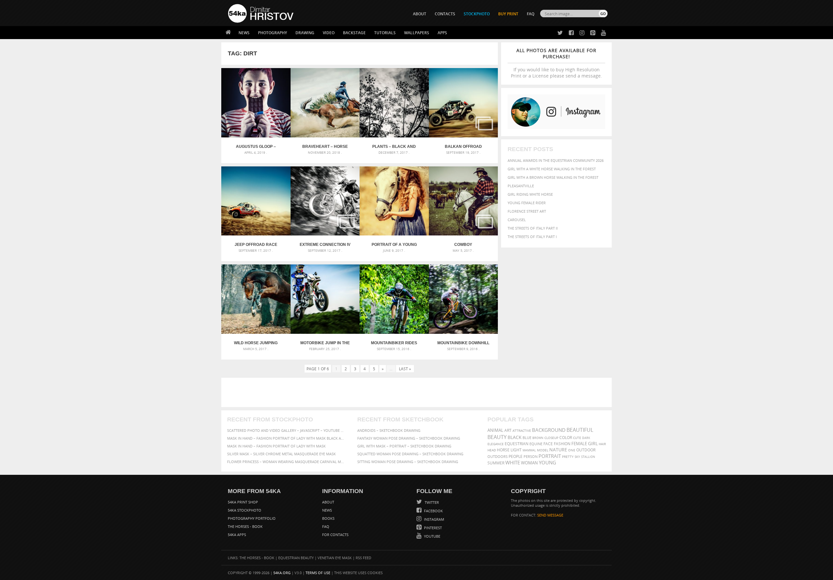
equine (535, 443)
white (512, 462)
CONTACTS (445, 14)
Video (329, 32)
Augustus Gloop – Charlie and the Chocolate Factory (256, 146)
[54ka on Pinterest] (591, 33)
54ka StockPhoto (244, 510)
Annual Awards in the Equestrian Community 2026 (556, 160)
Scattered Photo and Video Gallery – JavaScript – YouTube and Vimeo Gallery (286, 430)
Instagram (433, 519)
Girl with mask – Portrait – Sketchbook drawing (404, 446)
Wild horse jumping (256, 343)
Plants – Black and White (394, 146)
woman (529, 463)
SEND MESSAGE (550, 515)
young (547, 462)
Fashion (562, 443)
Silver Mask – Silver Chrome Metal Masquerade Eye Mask (281, 453)
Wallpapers (416, 32)
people (516, 456)
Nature (558, 449)
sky (577, 457)
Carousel (517, 219)
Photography (272, 32)
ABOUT (419, 14)
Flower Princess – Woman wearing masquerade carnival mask (286, 461)
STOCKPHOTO (477, 14)
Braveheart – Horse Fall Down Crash (325, 146)
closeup (551, 437)
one (571, 450)
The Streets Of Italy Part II (533, 228)
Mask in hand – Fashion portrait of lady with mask (276, 446)
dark (586, 438)
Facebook (433, 510)
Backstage (354, 32)
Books (328, 518)
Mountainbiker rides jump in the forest (394, 343)
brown (537, 438)
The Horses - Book (245, 526)
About (328, 502)
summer (495, 462)
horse (503, 450)
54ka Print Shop (243, 502)
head (491, 450)
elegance (495, 444)
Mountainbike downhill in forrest (463, 343)
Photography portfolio (252, 518)
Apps (442, 32)
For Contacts (335, 534)
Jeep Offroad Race (256, 244)
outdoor (585, 449)
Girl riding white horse (530, 194)
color (565, 437)
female (579, 443)
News (244, 32)
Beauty (497, 437)
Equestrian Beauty (296, 557)
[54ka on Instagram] (580, 33)
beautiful (580, 429)
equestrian (516, 443)
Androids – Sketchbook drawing (388, 430)
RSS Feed (363, 557)
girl (593, 443)
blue (527, 437)
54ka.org (282, 572)
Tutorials (385, 32)
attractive (521, 430)
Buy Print (508, 14)
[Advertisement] (417, 392)
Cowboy (463, 244)
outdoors (497, 456)
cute (577, 438)
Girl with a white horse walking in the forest (552, 168)
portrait (550, 456)
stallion (588, 457)
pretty (568, 456)
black (515, 437)
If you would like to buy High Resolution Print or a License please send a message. (556, 63)
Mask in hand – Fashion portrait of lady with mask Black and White (286, 438)
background (549, 430)
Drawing (304, 32)
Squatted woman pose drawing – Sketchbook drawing (410, 453)
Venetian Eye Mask (335, 557)
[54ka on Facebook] (570, 33)
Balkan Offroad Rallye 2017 (463, 146)
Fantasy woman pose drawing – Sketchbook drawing (408, 438)
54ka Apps (237, 534)
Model (542, 450)
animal (495, 430)
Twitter (431, 502)
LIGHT (516, 449)
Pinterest (432, 527)
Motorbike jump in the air (325, 343)
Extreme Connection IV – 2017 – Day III (325, 244)
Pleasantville (521, 185)
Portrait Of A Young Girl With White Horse (394, 244)
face (548, 443)
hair (602, 444)
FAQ (530, 14)
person (531, 456)
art (508, 430)
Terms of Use (318, 572)
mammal (529, 450)
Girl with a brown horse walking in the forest (553, 177)
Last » (405, 368)
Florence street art (527, 211)
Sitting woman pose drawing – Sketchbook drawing (407, 461)
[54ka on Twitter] (559, 33)
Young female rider (527, 202)
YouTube (431, 536)
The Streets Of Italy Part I (532, 236)
